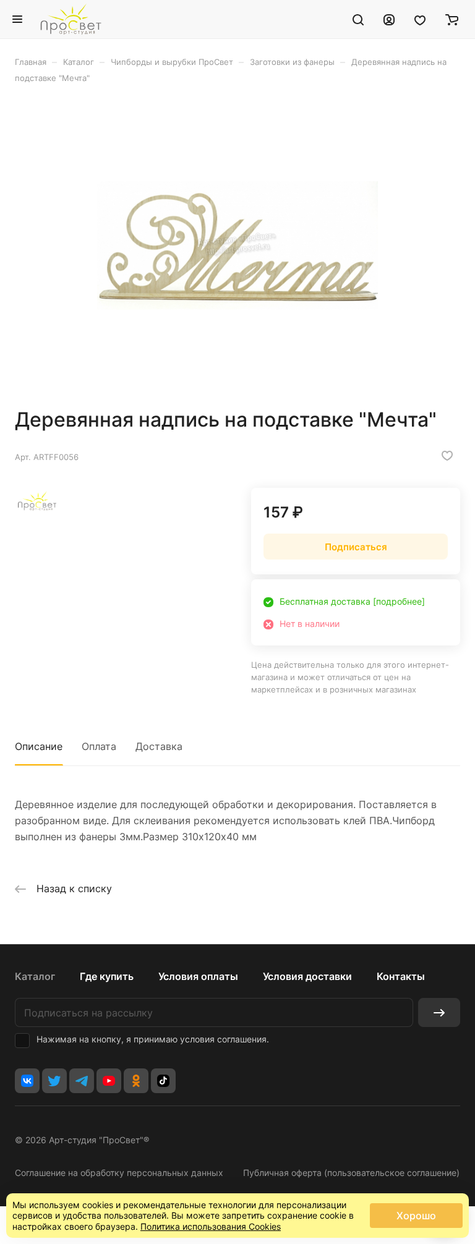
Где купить (107, 976)
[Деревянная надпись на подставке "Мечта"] (237, 245)
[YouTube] (108, 1080)
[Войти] (389, 19)
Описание (38, 746)
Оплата (99, 746)
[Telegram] (81, 1080)
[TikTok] (163, 1080)
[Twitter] (54, 1080)
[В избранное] (447, 456)
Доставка (158, 746)
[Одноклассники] (136, 1080)
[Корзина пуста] (451, 19)
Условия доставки (307, 976)
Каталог (35, 976)
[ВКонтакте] (27, 1080)
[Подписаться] (439, 1012)
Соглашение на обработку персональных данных (119, 1172)
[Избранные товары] (420, 19)
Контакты (401, 976)
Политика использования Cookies (210, 1226)
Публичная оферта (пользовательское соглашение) (351, 1172)
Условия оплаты (198, 976)
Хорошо (416, 1215)
